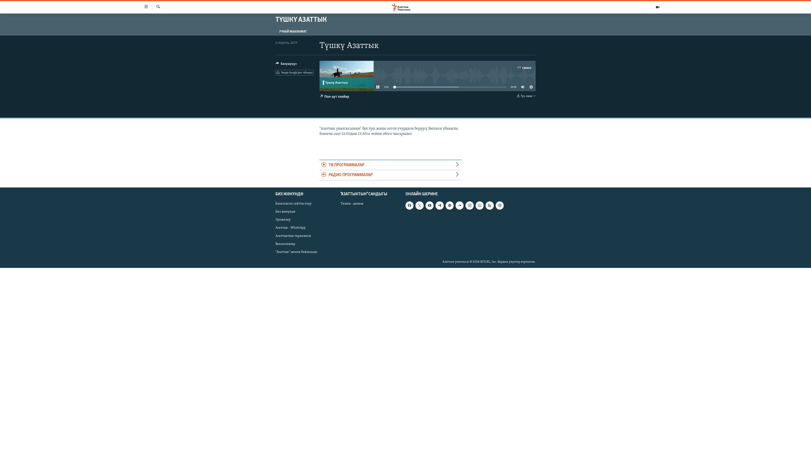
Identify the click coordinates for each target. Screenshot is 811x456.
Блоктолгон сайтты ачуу (293, 203)
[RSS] (490, 205)
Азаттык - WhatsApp (290, 227)
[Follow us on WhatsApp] (480, 205)
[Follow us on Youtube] (430, 205)
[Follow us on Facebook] (410, 205)
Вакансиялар (285, 244)
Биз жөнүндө (285, 211)
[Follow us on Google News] (450, 205)
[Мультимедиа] (657, 7)
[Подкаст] (500, 205)
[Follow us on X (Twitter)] (419, 205)
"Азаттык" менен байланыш (296, 252)
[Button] (286, 65)
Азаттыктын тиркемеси (293, 236)
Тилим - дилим (351, 203)
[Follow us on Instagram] (469, 205)
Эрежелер (283, 219)
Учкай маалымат (293, 31)
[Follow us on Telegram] (439, 205)
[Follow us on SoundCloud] (460, 205)
